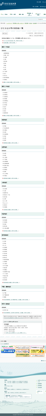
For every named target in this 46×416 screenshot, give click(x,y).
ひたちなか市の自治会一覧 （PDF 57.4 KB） (13, 40)
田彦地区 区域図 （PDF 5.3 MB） (11, 230)
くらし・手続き (4, 14)
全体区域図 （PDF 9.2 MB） (10, 42)
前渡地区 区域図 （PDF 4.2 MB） (11, 142)
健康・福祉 (21, 14)
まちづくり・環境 (38, 14)
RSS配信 (40, 385)
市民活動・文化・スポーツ (30, 14)
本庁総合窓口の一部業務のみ (16, 395)
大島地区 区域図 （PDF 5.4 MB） (11, 209)
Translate (40, 387)
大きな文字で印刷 (37, 35)
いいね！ (5, 33)
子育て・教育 (13, 14)
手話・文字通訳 (35, 6)
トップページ (9, 23)
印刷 (30, 35)
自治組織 (35, 23)
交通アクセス (39, 392)
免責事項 (40, 383)
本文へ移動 (39, 1)
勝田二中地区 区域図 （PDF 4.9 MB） (12, 115)
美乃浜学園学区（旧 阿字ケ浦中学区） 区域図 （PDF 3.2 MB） (17, 312)
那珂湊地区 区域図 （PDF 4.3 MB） (11, 282)
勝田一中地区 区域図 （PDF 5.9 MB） (12, 82)
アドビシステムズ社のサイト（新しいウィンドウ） (13, 317)
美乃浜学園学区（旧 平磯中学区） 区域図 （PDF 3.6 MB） (16, 299)
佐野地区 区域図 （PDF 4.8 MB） (11, 178)
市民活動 (26, 23)
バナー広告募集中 (5, 343)
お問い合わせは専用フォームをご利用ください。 (16, 332)
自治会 (30, 23)
